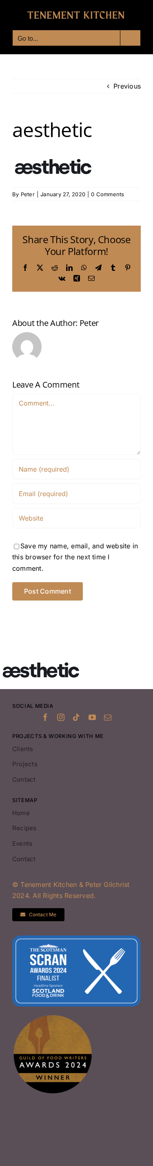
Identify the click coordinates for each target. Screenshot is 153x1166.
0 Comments (107, 194)
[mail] (107, 717)
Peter (28, 194)
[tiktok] (76, 717)
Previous (127, 86)
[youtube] (92, 717)
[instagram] (60, 717)
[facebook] (45, 717)
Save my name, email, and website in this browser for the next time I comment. (75, 557)
